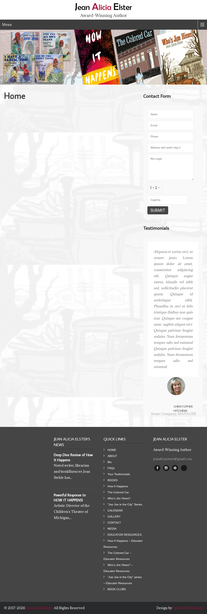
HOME (112, 450)
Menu (7, 24)
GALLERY (114, 516)
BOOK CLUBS (117, 589)
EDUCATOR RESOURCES (125, 534)
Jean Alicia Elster (40, 608)
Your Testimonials (119, 474)
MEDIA (112, 528)
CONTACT (114, 522)
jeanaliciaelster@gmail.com (172, 459)
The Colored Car (118, 492)
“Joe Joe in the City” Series (125, 504)
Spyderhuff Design (188, 608)
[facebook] (157, 468)
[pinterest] (175, 468)
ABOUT (112, 456)
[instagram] (166, 468)
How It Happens (118, 486)
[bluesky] (184, 468)
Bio (110, 462)
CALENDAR (115, 510)
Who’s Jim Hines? (119, 498)
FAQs (111, 468)
